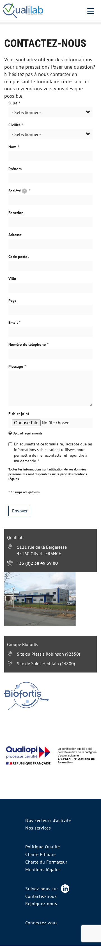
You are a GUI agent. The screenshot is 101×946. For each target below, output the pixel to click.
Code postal (18, 256)
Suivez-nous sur (41, 888)
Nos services (38, 828)
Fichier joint (18, 413)
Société (16, 190)
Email (13, 322)
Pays (12, 300)
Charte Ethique (40, 854)
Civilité (14, 124)
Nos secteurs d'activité (48, 820)
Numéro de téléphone (27, 344)
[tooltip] (24, 191)
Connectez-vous (41, 922)
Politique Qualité (42, 846)
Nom (12, 146)
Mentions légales (43, 869)
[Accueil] (23, 11)
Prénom (15, 168)
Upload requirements (27, 433)
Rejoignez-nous (41, 903)
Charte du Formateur (46, 862)
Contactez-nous (41, 896)
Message (15, 366)
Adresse (15, 234)
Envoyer (19, 511)
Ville (12, 278)
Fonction (16, 212)
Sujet (12, 103)
